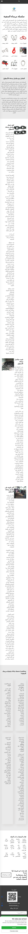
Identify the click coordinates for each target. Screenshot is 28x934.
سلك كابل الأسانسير (17, 854)
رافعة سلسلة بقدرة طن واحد (24, 847)
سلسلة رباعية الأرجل (6, 846)
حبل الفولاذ (6, 839)
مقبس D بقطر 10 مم (12, 846)
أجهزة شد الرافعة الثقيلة (24, 855)
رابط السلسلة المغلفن (12, 840)
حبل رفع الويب (18, 846)
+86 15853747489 (13, 903)
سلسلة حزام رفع (18, 840)
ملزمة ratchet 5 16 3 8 (24, 840)
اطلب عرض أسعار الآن (6, 874)
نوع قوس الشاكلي (6, 854)
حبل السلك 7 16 (12, 854)
